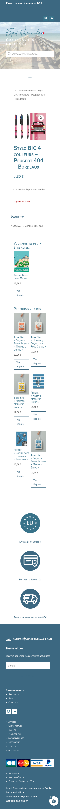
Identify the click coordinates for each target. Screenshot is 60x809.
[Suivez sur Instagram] (45, 18)
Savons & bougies (16, 737)
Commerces (13, 702)
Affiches (12, 721)
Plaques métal (14, 733)
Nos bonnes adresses (15, 690)
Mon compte (13, 773)
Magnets (12, 729)
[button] (41, 118)
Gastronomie (14, 741)
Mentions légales (16, 777)
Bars (10, 698)
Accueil (18, 90)
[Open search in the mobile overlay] (30, 54)
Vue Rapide (20, 292)
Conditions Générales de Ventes (22, 781)
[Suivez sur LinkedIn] (51, 18)
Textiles (12, 745)
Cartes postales (15, 725)
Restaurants (13, 694)
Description (17, 216)
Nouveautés (29, 90)
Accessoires (13, 749)
